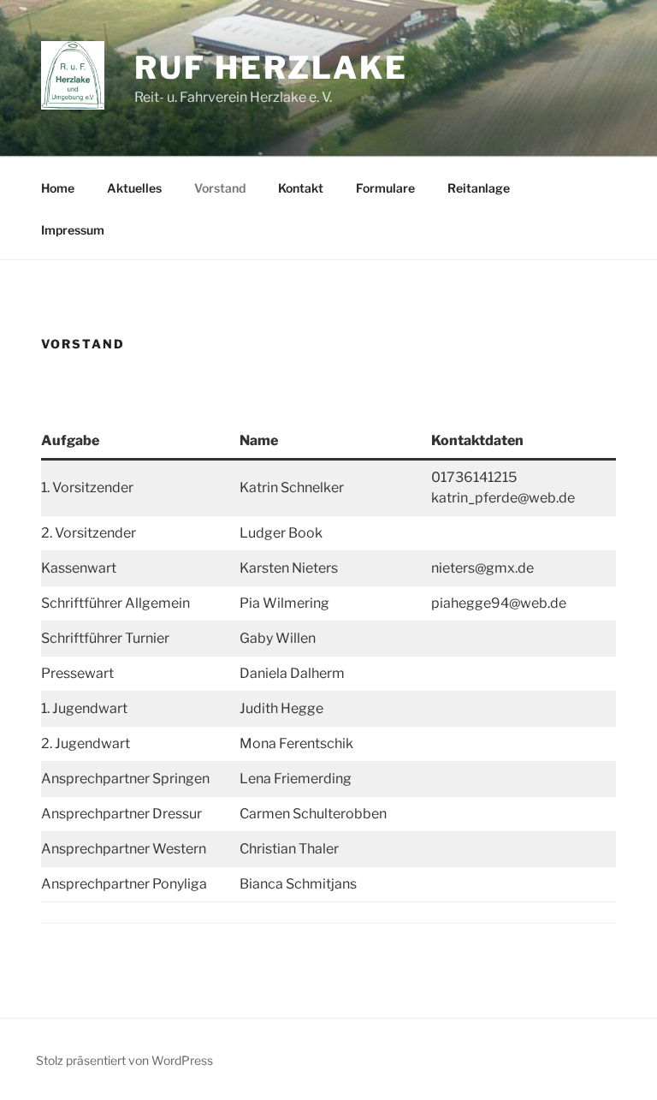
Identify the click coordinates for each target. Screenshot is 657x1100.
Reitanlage (478, 188)
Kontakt (300, 188)
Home (57, 188)
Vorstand (220, 188)
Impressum (72, 230)
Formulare (385, 188)
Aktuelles (134, 188)
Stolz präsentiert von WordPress (124, 1060)
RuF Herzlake (271, 67)
